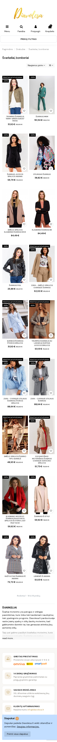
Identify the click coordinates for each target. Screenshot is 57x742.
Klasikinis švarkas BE (42, 230)
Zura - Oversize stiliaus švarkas (42, 399)
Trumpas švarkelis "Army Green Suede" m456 (15, 118)
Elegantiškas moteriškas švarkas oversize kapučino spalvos (42, 459)
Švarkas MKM (42, 116)
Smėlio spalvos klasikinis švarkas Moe (15, 231)
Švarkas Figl (15, 285)
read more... (8, 638)
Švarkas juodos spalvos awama (15, 175)
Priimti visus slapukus (17, 734)
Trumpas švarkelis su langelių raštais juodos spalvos (42, 343)
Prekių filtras (29, 39)
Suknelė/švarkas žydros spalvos (15, 342)
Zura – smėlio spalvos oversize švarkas (42, 286)
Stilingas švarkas (42, 174)
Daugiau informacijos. (28, 726)
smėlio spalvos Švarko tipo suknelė (15, 457)
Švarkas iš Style (42, 516)
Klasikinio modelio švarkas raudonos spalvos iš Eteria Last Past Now (15, 519)
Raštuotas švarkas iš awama (15, 577)
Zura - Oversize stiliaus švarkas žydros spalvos (15, 400)
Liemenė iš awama (42, 576)
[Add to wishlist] (24, 111)
